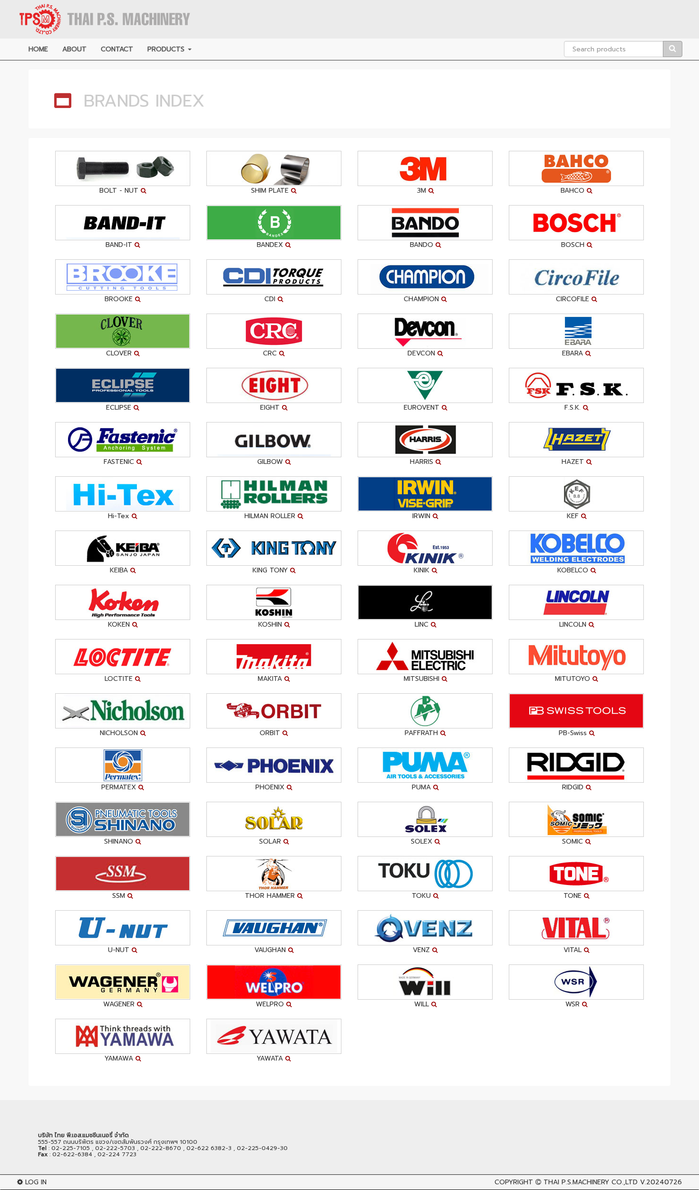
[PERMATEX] (122, 765)
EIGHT (270, 408)
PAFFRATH (421, 733)
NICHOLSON (119, 733)
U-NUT (118, 950)
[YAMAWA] (122, 1036)
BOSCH (572, 245)
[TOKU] (425, 873)
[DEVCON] (425, 331)
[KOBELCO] (576, 548)
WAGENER (119, 1004)
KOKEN (119, 624)
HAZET (573, 462)
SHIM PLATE (270, 191)
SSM (118, 896)
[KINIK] (425, 548)
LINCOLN (572, 624)
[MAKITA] (273, 656)
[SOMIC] (576, 819)
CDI (269, 299)
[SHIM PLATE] (273, 168)
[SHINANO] (122, 819)
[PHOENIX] (273, 765)
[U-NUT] (122, 928)
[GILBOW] (273, 439)
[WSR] (576, 982)
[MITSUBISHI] (425, 656)
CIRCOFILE (572, 299)
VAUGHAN (270, 950)
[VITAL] (576, 928)
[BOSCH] (576, 222)
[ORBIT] (273, 711)
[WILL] (425, 982)
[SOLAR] (273, 819)
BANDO (421, 245)
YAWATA (270, 1058)
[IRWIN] (425, 494)
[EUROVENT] (425, 385)
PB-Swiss (573, 733)
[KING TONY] (273, 548)
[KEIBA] (122, 548)
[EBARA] (576, 331)
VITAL (572, 950)
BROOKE (119, 299)
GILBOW (270, 462)
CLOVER (119, 353)
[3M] (425, 168)
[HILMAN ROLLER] (273, 494)
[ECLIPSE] (122, 385)
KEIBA (119, 570)
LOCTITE (119, 679)
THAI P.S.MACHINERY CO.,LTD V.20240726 (613, 1182)
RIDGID (572, 787)
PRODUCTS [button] (167, 49)
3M (421, 191)
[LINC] (425, 602)
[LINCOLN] (576, 602)
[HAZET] (576, 439)
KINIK (421, 570)
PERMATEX (118, 787)
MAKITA (270, 679)
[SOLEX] (425, 819)
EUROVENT (421, 408)
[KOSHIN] (273, 602)
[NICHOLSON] (122, 711)
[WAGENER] (122, 982)
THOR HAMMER (270, 896)
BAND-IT (119, 245)
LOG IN (35, 1182)
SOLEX (421, 841)
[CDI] (273, 277)
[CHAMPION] (425, 277)
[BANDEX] (273, 222)
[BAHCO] (576, 168)
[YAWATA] (273, 1036)
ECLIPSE (118, 408)
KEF (573, 516)
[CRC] (273, 331)
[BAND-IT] (122, 222)
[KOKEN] (122, 602)
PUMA (421, 787)
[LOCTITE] (122, 656)
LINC (421, 624)
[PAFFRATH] (425, 711)
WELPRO (270, 1004)
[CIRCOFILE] (576, 277)
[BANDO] (425, 222)
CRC (270, 353)
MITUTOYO (572, 679)
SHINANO (118, 841)
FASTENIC (119, 462)
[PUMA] (425, 765)
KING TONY (270, 570)
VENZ (421, 950)
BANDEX (270, 245)
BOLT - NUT (118, 191)
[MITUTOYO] (576, 656)
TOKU (421, 896)
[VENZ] (425, 928)
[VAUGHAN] (273, 928)
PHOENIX (269, 787)
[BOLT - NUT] (122, 168)
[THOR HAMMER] (273, 873)
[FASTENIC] (122, 439)
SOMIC (572, 841)
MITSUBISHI (421, 679)
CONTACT (117, 49)
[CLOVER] (122, 331)
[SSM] (122, 873)
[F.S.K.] (576, 385)
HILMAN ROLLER (269, 516)
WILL (421, 1004)
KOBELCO (572, 570)
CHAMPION (421, 299)
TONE (572, 896)
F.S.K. (572, 408)
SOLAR (270, 841)
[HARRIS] (425, 439)
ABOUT (74, 49)
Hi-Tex (118, 516)
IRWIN (421, 516)
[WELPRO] (273, 982)
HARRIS (421, 462)
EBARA (572, 353)
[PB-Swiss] (576, 711)
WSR (572, 1004)
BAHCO (572, 191)
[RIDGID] (576, 765)
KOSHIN (270, 624)
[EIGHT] (273, 385)
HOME (38, 49)
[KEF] (576, 494)
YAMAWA (119, 1058)
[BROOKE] (122, 277)
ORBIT (270, 733)
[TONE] (576, 873)
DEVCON (421, 353)
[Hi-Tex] (122, 494)
